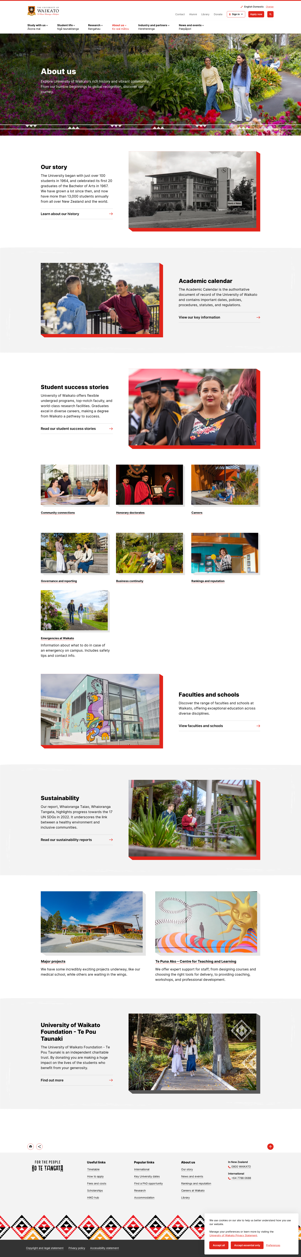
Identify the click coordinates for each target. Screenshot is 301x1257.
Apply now (256, 14)
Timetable (93, 1169)
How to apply (95, 1176)
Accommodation (144, 1197)
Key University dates (147, 1176)
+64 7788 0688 (241, 1178)
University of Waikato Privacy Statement (233, 1235)
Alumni (193, 14)
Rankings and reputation (196, 1183)
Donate (218, 14)
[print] (30, 1147)
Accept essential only (247, 1245)
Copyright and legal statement (44, 1248)
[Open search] (270, 14)
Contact (180, 14)
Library (205, 14)
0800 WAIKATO (241, 1166)
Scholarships (95, 1190)
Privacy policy (77, 1248)
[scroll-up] (270, 1147)
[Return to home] (43, 11)
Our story (187, 1169)
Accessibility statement (104, 1248)
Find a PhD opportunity (148, 1183)
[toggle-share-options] (39, 1147)
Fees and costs (96, 1183)
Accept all (219, 1245)
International (141, 1169)
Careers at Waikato (193, 1190)
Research (140, 1190)
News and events (192, 1176)
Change (270, 6)
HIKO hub (93, 1197)
